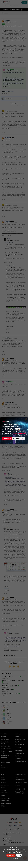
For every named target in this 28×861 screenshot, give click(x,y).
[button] (14, 858)
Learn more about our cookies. (15, 852)
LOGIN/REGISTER (7, 438)
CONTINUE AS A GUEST (18, 438)
